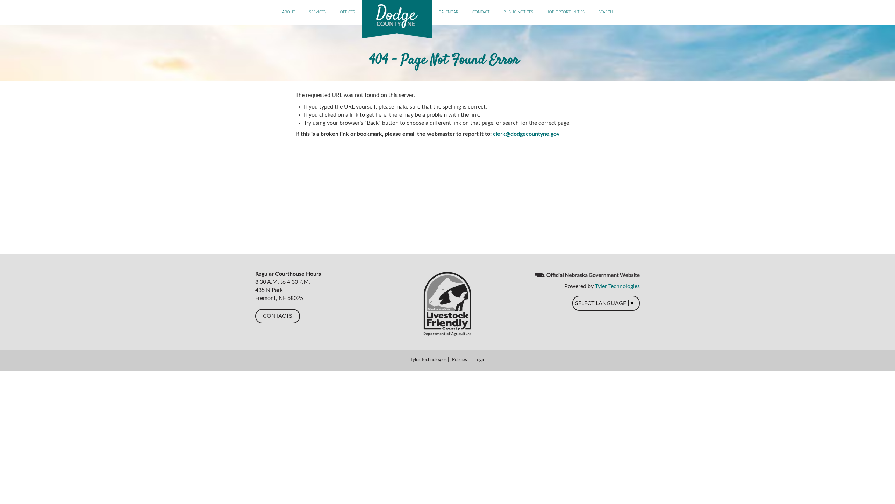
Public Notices (518, 12)
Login (479, 360)
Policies (459, 360)
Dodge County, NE (397, 19)
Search (606, 12)
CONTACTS (277, 316)
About (288, 12)
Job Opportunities (566, 12)
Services (317, 12)
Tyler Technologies (617, 286)
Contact (480, 12)
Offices (347, 12)
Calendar (448, 12)
